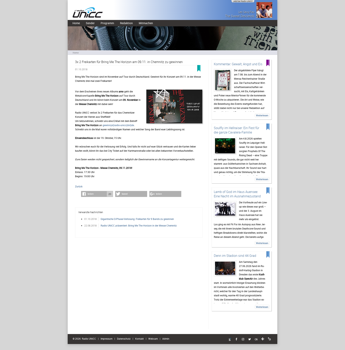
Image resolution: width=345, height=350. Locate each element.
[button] (97, 194)
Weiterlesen (262, 115)
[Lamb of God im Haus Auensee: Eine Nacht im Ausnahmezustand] (225, 209)
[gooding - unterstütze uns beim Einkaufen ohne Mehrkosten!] (230, 340)
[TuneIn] (263, 339)
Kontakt (139, 338)
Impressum (106, 338)
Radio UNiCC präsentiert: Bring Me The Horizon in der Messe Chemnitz (139, 225)
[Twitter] (250, 339)
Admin (165, 338)
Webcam (153, 338)
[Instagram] (243, 339)
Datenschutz (124, 338)
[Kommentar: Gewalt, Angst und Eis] (223, 80)
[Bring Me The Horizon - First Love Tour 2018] (174, 106)
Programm (107, 23)
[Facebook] (236, 339)
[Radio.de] (269, 339)
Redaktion (126, 23)
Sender (90, 23)
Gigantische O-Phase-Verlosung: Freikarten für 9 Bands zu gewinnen (137, 218)
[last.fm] (256, 339)
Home (76, 23)
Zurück (78, 186)
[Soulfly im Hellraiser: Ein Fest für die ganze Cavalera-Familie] (225, 146)
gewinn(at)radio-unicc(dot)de (118, 125)
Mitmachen (146, 23)
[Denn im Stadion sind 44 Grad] (225, 268)
